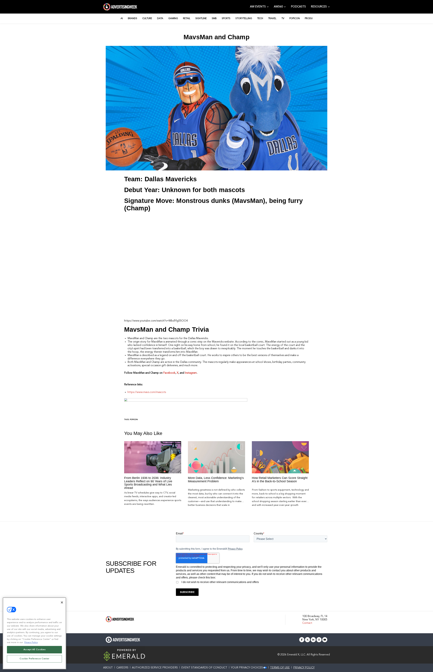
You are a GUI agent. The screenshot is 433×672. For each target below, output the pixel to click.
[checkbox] (251, 581)
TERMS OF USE (280, 667)
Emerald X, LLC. (296, 654)
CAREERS (122, 667)
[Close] (62, 602)
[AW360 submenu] (285, 6)
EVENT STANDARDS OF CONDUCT (204, 667)
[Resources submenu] (329, 6)
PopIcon (134, 420)
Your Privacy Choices (247, 667)
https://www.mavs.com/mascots (147, 392)
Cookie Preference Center (34, 659)
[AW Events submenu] (268, 6)
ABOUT (108, 667)
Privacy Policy (235, 548)
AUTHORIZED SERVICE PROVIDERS (155, 667)
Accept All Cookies (34, 649)
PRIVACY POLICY (304, 667)
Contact (307, 623)
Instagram (191, 373)
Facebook (169, 373)
